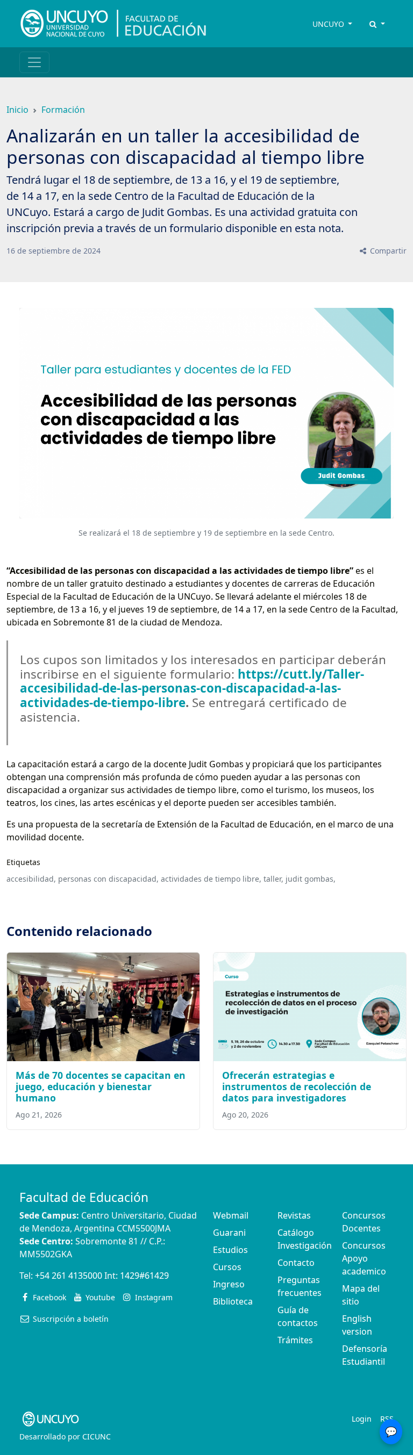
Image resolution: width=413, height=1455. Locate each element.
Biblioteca (233, 1301)
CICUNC (96, 1436)
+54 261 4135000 (68, 1275)
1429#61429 (144, 1275)
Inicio (17, 110)
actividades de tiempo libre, (211, 879)
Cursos (227, 1267)
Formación (63, 110)
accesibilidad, (31, 879)
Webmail (230, 1215)
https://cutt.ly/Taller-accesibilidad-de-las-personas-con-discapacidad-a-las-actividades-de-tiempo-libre (192, 688)
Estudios (230, 1250)
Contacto (296, 1263)
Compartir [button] (387, 251)
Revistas (294, 1215)
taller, (273, 879)
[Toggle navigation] (34, 62)
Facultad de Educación (83, 1197)
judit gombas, (311, 879)
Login (362, 1419)
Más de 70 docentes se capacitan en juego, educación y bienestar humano (101, 1086)
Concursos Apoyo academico (364, 1258)
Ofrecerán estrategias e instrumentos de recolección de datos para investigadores (296, 1086)
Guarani (229, 1232)
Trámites (295, 1340)
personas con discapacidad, (108, 879)
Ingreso (229, 1284)
